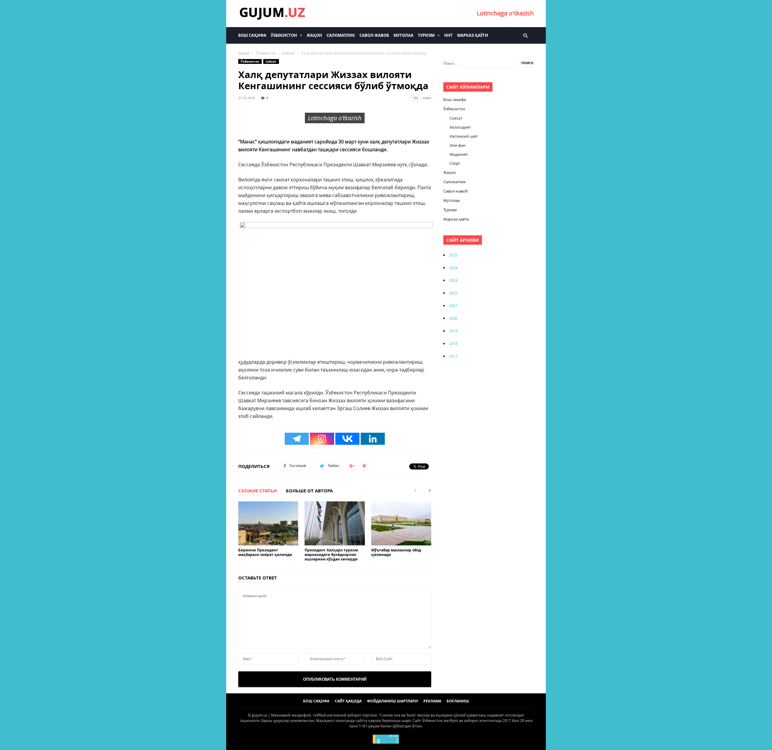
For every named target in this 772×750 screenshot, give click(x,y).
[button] (525, 35)
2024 (453, 267)
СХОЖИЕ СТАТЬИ (257, 491)
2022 (453, 293)
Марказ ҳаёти (472, 35)
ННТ (448, 35)
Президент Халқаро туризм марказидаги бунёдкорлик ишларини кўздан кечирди (331, 555)
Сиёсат (288, 53)
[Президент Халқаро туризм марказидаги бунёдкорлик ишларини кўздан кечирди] (335, 523)
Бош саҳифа (252, 35)
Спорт (455, 163)
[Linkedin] (373, 439)
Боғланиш (458, 701)
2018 (453, 343)
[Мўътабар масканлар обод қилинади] (401, 523)
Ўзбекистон (284, 35)
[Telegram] (297, 439)
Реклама (432, 701)
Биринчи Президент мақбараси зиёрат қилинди (265, 552)
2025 (453, 255)
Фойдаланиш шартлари (392, 701)
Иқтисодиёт (460, 127)
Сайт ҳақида (348, 701)
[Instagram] (322, 439)
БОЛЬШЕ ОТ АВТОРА (309, 491)
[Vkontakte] (347, 439)
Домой (243, 53)
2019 (453, 331)
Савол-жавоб (374, 35)
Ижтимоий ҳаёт (464, 136)
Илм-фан (458, 145)
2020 (453, 318)
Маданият (459, 154)
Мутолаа (403, 35)
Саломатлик (341, 35)
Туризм (426, 35)
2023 (453, 280)
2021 (453, 305)
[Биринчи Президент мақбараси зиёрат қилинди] (268, 523)
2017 (453, 356)
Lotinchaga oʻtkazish (505, 13)
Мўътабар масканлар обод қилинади (396, 552)
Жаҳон (314, 35)
